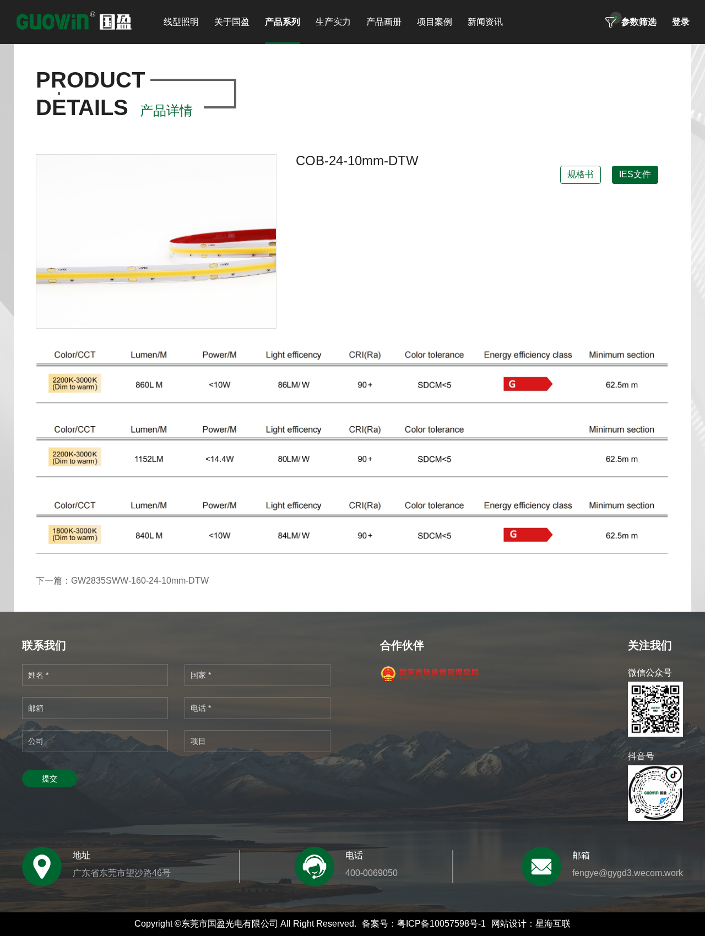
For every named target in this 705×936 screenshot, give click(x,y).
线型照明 (181, 21)
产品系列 (282, 21)
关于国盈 (232, 21)
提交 (49, 778)
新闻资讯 (485, 21)
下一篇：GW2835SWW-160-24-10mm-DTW (122, 580)
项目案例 (434, 21)
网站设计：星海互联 (531, 923)
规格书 (580, 174)
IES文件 (635, 174)
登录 (681, 21)
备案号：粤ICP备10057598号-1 (424, 923)
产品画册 (384, 21)
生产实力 (333, 21)
